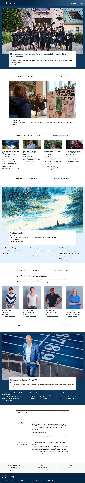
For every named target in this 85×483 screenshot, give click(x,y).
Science (17, 168)
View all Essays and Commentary (61, 178)
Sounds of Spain (35, 393)
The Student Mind (64, 248)
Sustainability (49, 169)
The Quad (14, 64)
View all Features (65, 325)
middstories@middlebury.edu (42, 467)
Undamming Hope (18, 233)
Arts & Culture (35, 256)
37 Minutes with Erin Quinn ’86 (23, 380)
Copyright (33, 480)
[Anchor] (35, 76)
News (18, 64)
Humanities (73, 163)
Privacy (37, 480)
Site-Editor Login (49, 480)
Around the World (50, 167)
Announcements (29, 163)
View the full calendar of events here (60, 412)
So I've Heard (63, 393)
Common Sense (35, 248)
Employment (17, 480)
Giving (12, 480)
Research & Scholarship (9, 168)
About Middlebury (5, 480)
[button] (81, 3)
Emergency (42, 480)
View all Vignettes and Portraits (61, 270)
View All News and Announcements (61, 135)
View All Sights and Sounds (62, 76)
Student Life (63, 260)
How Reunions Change (9, 248)
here (67, 436)
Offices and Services (25, 480)
